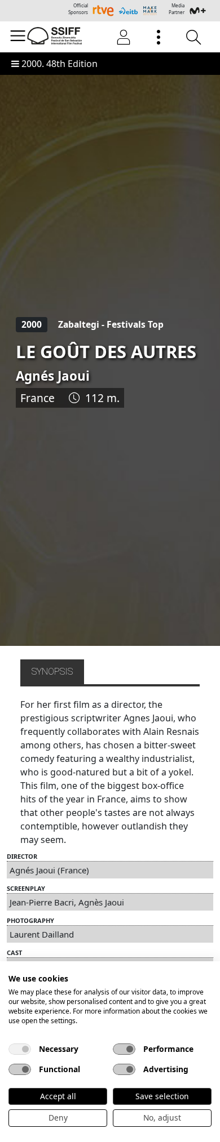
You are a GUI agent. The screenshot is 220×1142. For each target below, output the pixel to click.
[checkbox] (19, 1049)
